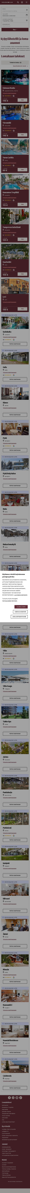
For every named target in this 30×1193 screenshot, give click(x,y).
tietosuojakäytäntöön (9, 601)
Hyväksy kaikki (21, 606)
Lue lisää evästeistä (20, 595)
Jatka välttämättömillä (19, 616)
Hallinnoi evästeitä (20, 611)
